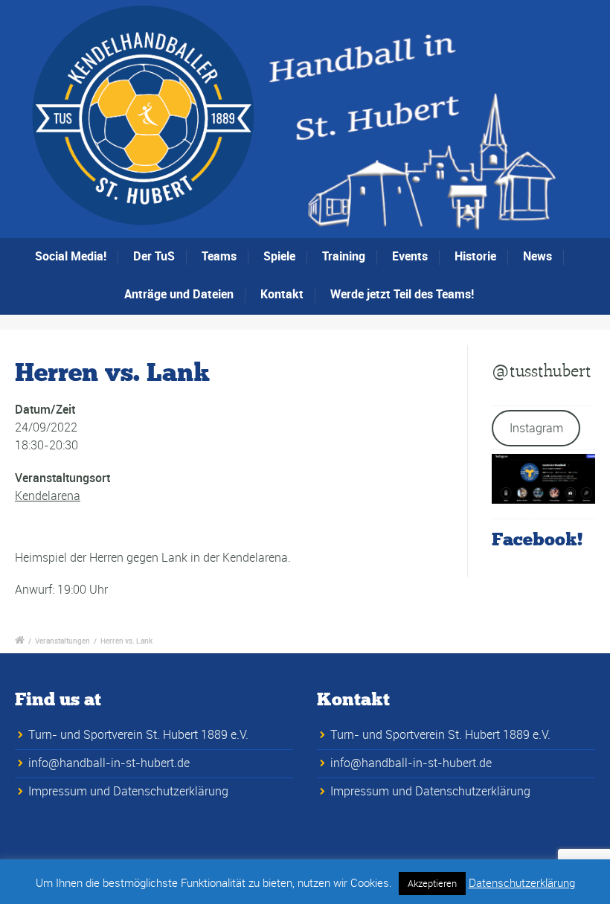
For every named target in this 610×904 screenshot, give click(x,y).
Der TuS (154, 256)
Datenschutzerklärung (522, 882)
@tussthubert (541, 371)
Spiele (279, 256)
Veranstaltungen (62, 640)
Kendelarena (47, 495)
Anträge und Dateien (179, 294)
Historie (475, 256)
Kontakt (282, 294)
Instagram (536, 428)
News (537, 256)
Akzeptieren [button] (432, 883)
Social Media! (70, 256)
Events (410, 256)
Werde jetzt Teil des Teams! (402, 294)
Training (343, 256)
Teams (219, 256)
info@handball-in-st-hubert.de (109, 762)
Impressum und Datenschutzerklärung (128, 791)
